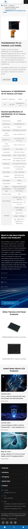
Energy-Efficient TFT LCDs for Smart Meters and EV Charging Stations (13, 455)
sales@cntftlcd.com (10, 493)
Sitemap (3, 519)
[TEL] (14, 527)
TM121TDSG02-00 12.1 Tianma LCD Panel (14, 359)
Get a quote (9, 80)
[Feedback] (23, 527)
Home (5, 6)
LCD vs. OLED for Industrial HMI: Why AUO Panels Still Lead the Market (13, 397)
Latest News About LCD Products (14, 370)
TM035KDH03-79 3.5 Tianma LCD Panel (14, 11)
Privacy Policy (13, 519)
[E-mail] (4, 527)
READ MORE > (5, 401)
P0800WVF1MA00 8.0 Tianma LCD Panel (14, 337)
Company (5, 477)
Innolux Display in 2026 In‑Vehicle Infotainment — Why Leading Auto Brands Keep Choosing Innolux (12, 426)
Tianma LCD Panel (10, 9)
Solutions (5, 472)
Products (11, 6)
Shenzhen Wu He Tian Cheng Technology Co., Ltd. (13, 515)
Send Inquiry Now (10, 303)
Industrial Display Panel (12, 7)
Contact (5, 486)
